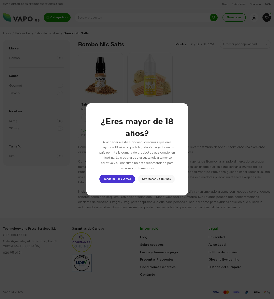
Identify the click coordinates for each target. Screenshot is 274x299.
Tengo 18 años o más (117, 179)
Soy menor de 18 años (156, 179)
